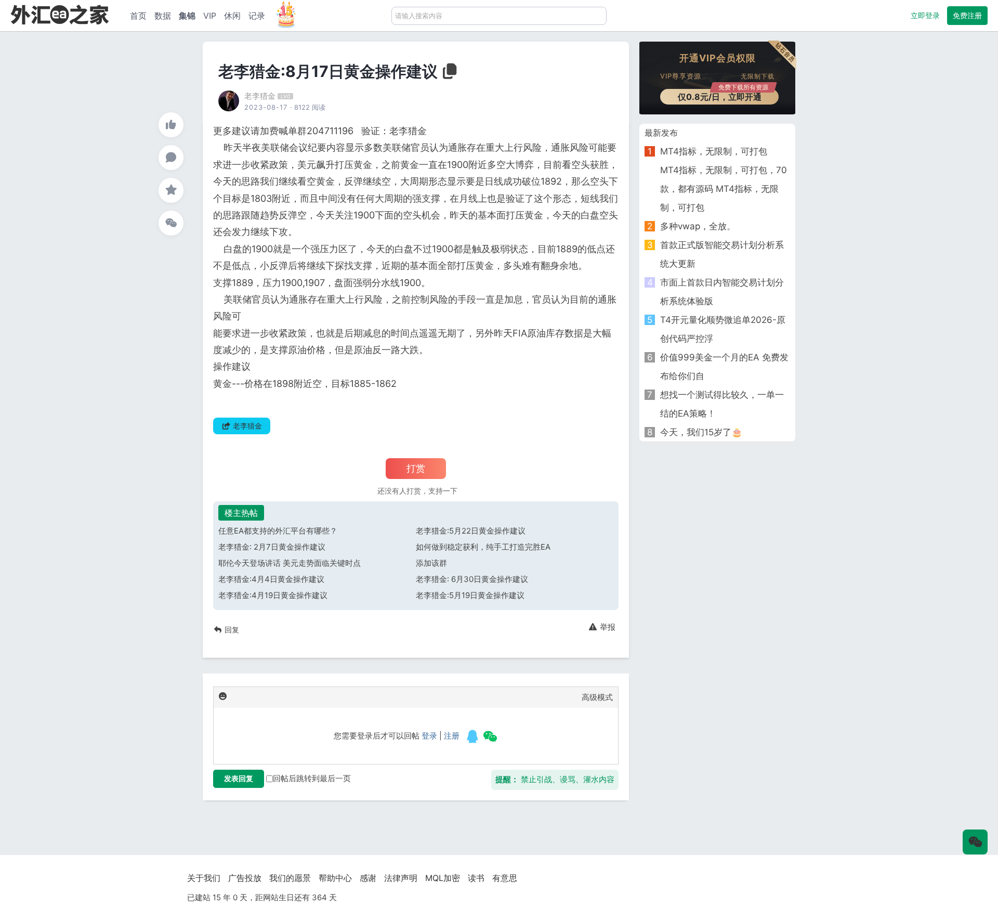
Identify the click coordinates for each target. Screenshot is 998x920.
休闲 (232, 15)
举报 (606, 627)
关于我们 (203, 878)
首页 (138, 15)
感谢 (368, 878)
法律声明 (400, 878)
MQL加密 (442, 878)
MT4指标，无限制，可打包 (713, 151)
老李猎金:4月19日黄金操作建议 (272, 595)
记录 (256, 15)
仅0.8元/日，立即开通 (723, 95)
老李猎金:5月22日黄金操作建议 (471, 531)
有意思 (504, 878)
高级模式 (597, 697)
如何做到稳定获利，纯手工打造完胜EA (483, 547)
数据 (162, 15)
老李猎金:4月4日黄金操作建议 (271, 579)
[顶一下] (171, 124)
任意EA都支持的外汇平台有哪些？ (277, 531)
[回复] (171, 157)
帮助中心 (335, 878)
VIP (209, 15)
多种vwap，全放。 (698, 226)
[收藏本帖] (171, 190)
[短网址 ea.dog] (59, 14)
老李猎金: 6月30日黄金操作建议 (472, 579)
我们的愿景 (290, 878)
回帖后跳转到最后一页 (312, 778)
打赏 (415, 468)
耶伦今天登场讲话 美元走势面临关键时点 (289, 563)
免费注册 (967, 15)
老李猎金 (259, 96)
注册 (451, 736)
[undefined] (472, 736)
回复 (230, 629)
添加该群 (431, 563)
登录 (429, 736)
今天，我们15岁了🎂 (701, 432)
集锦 (187, 15)
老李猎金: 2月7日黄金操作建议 (271, 547)
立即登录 (925, 15)
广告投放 (244, 878)
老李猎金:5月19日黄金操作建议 (470, 595)
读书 (476, 878)
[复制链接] (448, 74)
